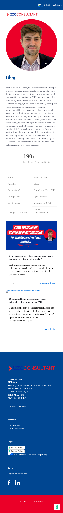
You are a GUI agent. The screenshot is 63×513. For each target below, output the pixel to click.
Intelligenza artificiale (18, 212)
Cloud (36, 184)
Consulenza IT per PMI (44, 190)
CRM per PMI (14, 196)
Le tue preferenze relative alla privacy (30, 454)
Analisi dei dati (41, 177)
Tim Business (14, 425)
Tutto (10, 177)
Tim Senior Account (17, 428)
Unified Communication (41, 211)
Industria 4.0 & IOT (42, 203)
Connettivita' (14, 190)
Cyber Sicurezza (41, 196)
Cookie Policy (17, 451)
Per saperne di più (47, 283)
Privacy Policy (17, 447)
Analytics (12, 184)
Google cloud (14, 203)
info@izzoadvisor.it (53, 5)
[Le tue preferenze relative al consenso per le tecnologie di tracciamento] (57, 507)
